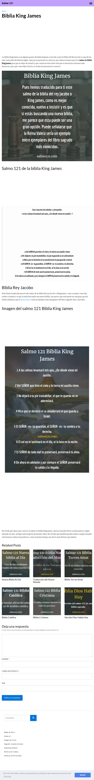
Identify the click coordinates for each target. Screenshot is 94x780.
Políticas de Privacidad (12, 756)
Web (3, 683)
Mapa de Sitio (9, 732)
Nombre (5, 659)
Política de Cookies (11, 752)
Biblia (4, 11)
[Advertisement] (47, 38)
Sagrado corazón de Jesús (13, 744)
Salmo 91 (7, 736)
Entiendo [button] (83, 775)
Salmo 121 (7, 3)
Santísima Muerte (10, 748)
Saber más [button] (7, 776)
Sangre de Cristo (10, 740)
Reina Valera (26, 299)
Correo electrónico (10, 671)
